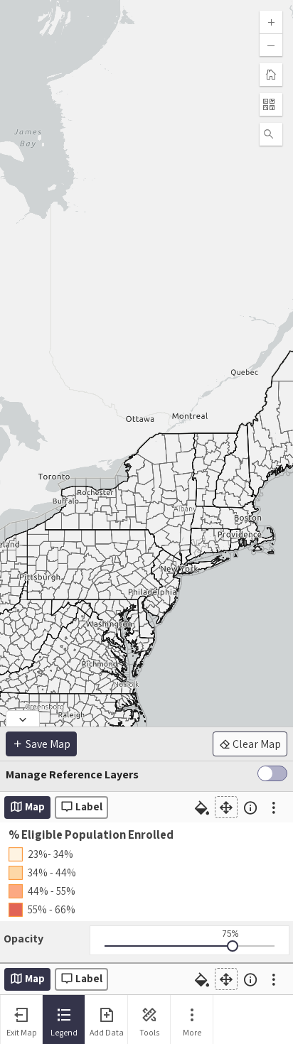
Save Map (46, 743)
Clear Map (255, 743)
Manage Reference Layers (72, 774)
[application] (146, 497)
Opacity (23, 938)
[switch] (272, 776)
